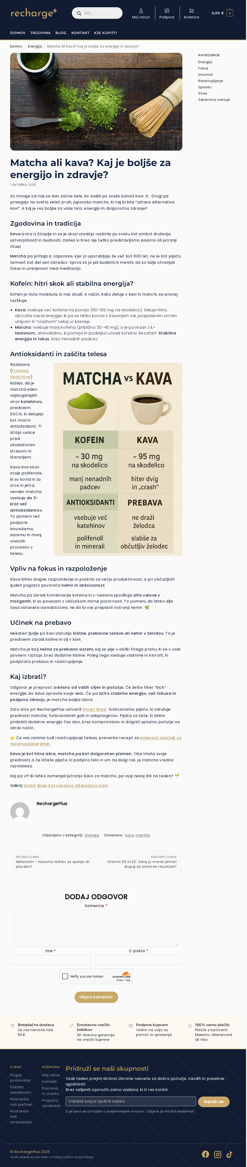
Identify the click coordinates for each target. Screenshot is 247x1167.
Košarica (191, 17)
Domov (16, 46)
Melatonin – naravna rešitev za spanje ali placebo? (52, 864)
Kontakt (49, 1081)
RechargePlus (52, 803)
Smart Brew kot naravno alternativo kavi (65, 785)
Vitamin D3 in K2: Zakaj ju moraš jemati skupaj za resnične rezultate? (142, 864)
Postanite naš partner (21, 1102)
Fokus (203, 68)
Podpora (166, 17)
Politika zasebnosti (20, 1089)
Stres (202, 93)
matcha (143, 835)
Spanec (205, 87)
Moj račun (141, 17)
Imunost (205, 74)
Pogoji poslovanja (20, 1077)
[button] (222, 13)
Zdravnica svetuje (214, 99)
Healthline (20, 377)
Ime (50, 950)
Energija (35, 46)
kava (129, 835)
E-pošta (138, 950)
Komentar (96, 905)
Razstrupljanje (210, 80)
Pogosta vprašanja (51, 1103)
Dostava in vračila (50, 1091)
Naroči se (214, 1101)
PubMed (20, 371)
